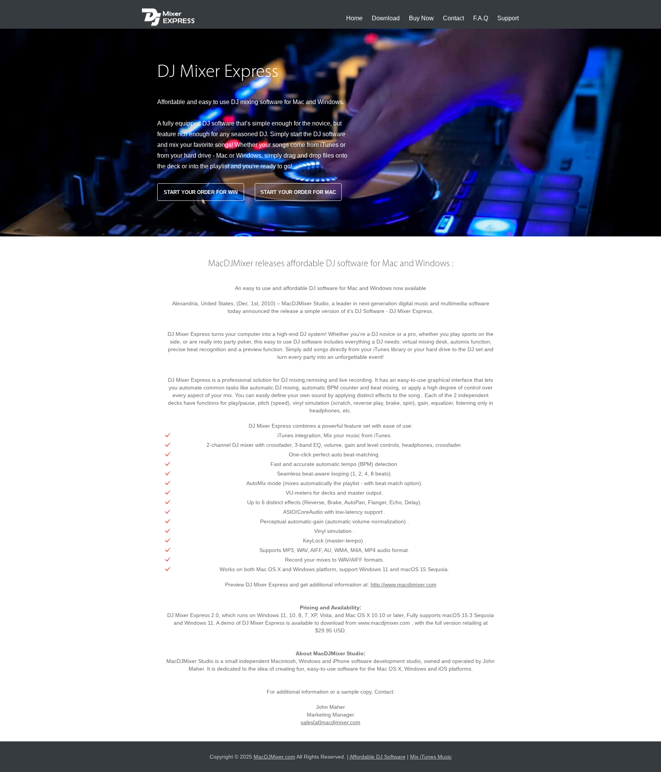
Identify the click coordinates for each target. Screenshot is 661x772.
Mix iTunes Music (431, 757)
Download (386, 18)
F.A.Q (480, 18)
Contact (453, 18)
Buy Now (421, 18)
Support (508, 18)
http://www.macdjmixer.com (403, 584)
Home (354, 18)
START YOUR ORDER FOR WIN (201, 192)
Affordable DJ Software (377, 757)
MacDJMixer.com (274, 757)
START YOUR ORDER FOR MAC (298, 192)
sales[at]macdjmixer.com (330, 722)
